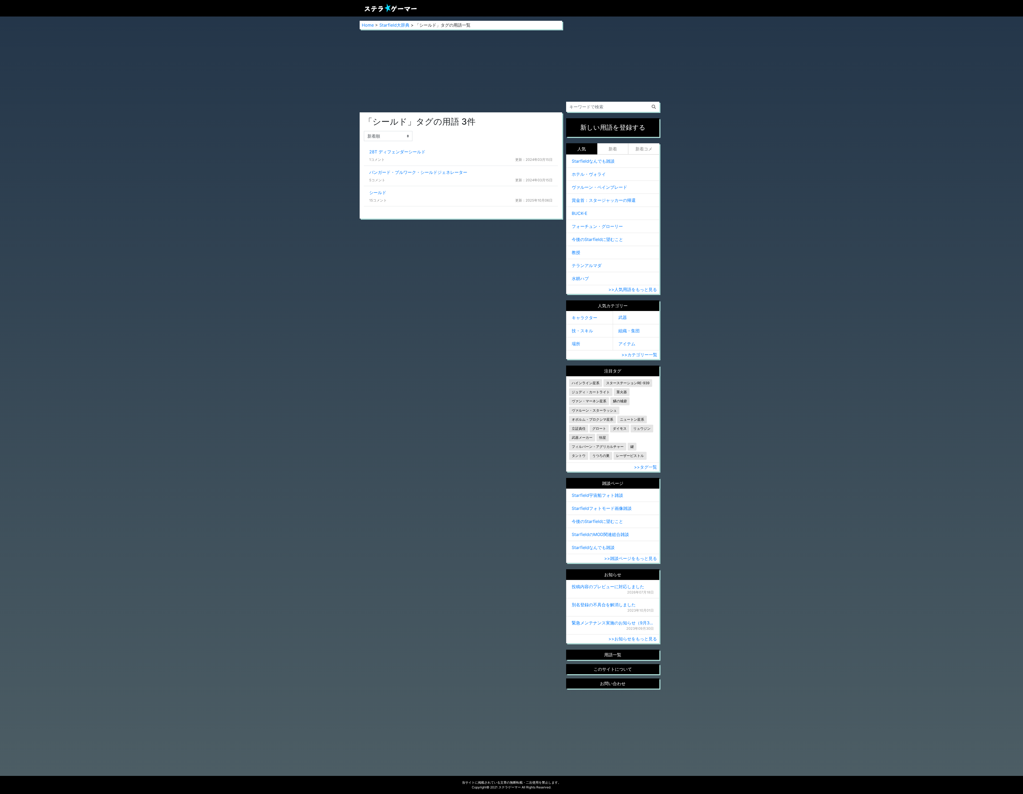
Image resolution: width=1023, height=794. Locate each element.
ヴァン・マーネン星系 (589, 401)
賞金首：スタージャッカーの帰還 (604, 200)
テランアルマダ (587, 265)
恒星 (602, 438)
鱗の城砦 (620, 401)
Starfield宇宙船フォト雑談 (597, 495)
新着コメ (643, 149)
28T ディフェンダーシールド (397, 151)
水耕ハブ (580, 278)
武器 (622, 317)
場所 (576, 343)
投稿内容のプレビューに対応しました (608, 586)
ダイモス (620, 429)
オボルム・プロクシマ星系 (592, 419)
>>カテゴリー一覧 (639, 354)
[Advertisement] (461, 71)
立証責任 (579, 429)
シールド (377, 192)
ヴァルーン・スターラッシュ (594, 410)
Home (368, 25)
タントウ (579, 456)
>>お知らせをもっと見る (632, 638)
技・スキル (582, 330)
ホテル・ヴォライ (589, 174)
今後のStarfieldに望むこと (597, 239)
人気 (581, 149)
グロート (599, 429)
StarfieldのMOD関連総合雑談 (600, 534)
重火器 (621, 392)
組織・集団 (629, 330)
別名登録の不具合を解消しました (604, 604)
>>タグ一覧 (645, 467)
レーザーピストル (630, 456)
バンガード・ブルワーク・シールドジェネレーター (418, 172)
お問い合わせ (613, 683)
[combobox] (612, 107)
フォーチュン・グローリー (597, 226)
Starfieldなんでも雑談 (593, 161)
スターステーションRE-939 (627, 383)
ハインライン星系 (585, 383)
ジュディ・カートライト (591, 392)
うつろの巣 (601, 456)
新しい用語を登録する (613, 127)
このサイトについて (613, 669)
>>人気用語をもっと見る (632, 289)
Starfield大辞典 (394, 25)
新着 (612, 149)
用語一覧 (612, 654)
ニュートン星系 (632, 419)
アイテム (626, 343)
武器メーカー (582, 438)
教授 (576, 252)
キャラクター (584, 317)
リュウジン (642, 429)
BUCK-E (579, 213)
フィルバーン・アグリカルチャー (598, 447)
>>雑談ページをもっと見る (630, 558)
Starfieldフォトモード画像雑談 (602, 508)
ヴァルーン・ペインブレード (599, 187)
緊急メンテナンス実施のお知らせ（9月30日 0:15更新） (613, 622)
